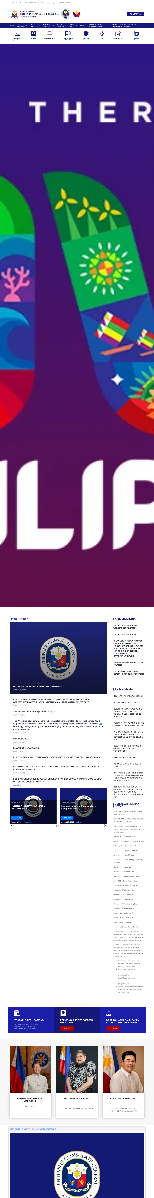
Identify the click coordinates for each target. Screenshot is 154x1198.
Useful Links (72, 25)
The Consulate (34, 25)
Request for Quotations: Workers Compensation (78, 807)
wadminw (28, 822)
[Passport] (33, 33)
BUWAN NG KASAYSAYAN (26, 748)
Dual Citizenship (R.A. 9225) (68, 39)
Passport (33, 38)
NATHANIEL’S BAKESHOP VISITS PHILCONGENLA (37, 686)
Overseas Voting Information (118, 39)
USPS (26, 1028)
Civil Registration (49, 38)
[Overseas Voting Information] (118, 33)
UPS (34, 1028)
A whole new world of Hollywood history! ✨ (34, 711)
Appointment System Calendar (18, 39)
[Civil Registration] (49, 33)
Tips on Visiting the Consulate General (96, 25)
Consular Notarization (86, 39)
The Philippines (21, 25)
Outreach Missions (136, 39)
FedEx (30, 1028)
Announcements (68, 803)
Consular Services (46, 25)
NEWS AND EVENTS (20, 803)
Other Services (60, 25)
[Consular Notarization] (86, 33)
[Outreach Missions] (136, 33)
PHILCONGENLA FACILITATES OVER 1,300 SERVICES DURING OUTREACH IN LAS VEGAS (56, 757)
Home (12, 25)
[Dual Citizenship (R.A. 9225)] (68, 33)
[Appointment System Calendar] (17, 33)
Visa (102, 38)
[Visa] (102, 33)
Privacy (83, 25)
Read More (16, 818)
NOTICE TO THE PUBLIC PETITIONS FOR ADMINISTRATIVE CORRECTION (124, 25)
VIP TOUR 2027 (20, 739)
